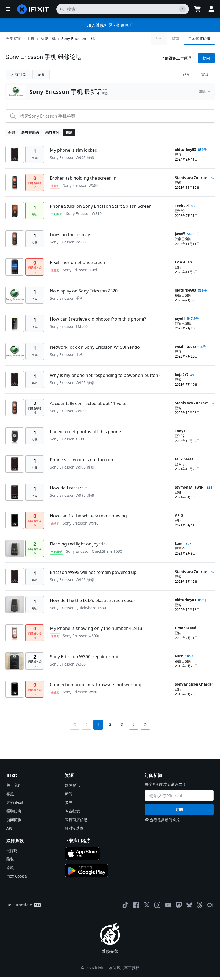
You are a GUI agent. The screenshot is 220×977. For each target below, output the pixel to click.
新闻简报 (13, 819)
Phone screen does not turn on (81, 460)
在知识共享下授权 (124, 967)
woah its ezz (185, 346)
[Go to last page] (145, 725)
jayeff (180, 234)
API (9, 828)
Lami (179, 543)
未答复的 (52, 132)
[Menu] (8, 9)
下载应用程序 (78, 841)
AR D (179, 515)
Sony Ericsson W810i (84, 213)
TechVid (182, 205)
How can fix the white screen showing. (89, 516)
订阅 (179, 809)
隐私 (10, 858)
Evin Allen (183, 262)
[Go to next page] (133, 725)
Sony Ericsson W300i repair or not (84, 657)
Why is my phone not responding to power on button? (105, 375)
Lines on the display (70, 234)
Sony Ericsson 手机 (78, 38)
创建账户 (124, 25)
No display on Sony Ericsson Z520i (84, 291)
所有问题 (18, 74)
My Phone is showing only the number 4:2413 (96, 628)
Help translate (19, 904)
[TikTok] (125, 905)
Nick (179, 656)
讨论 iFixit (14, 802)
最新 (69, 132)
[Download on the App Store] (82, 853)
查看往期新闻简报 (165, 819)
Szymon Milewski (189, 487)
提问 (206, 58)
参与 (68, 802)
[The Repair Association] (210, 905)
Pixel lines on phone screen (77, 262)
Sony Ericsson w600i (81, 635)
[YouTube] (168, 905)
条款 (10, 867)
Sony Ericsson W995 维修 (72, 157)
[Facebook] (136, 905)
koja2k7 (181, 374)
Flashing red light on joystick (79, 544)
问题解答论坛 (199, 38)
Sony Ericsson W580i (81, 185)
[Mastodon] (179, 905)
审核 (204, 74)
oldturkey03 (185, 149)
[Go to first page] (74, 725)
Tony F (180, 431)
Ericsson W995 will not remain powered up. (94, 572)
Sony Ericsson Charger (194, 684)
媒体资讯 (72, 785)
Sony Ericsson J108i (80, 269)
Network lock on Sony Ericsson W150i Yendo (95, 347)
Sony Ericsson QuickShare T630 (94, 551)
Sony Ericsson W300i (68, 664)
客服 (10, 793)
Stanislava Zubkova (192, 177)
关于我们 (13, 785)
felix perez (184, 459)
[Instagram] (157, 905)
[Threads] (199, 905)
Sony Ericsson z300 (67, 438)
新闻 (68, 793)
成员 (186, 74)
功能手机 (48, 38)
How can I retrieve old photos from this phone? (98, 319)
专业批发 (72, 810)
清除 (202, 91)
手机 (30, 38)
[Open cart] (197, 9)
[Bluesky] (189, 905)
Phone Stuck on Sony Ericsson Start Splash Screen (101, 206)
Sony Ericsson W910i (81, 523)
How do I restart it (68, 488)
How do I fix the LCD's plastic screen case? (92, 600)
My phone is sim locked (73, 150)
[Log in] (211, 9)
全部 (11, 132)
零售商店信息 (76, 819)
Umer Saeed (185, 628)
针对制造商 (74, 828)
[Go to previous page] (86, 725)
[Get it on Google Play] (86, 870)
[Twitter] (147, 905)
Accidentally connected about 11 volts (88, 403)
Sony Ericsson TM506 (69, 326)
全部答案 (13, 38)
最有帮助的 (30, 132)
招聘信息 (13, 810)
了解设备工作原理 (176, 58)
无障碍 (12, 850)
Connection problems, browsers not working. (96, 685)
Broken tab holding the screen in (83, 178)
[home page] (33, 9)
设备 (41, 74)
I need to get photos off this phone (85, 431)
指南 (175, 38)
